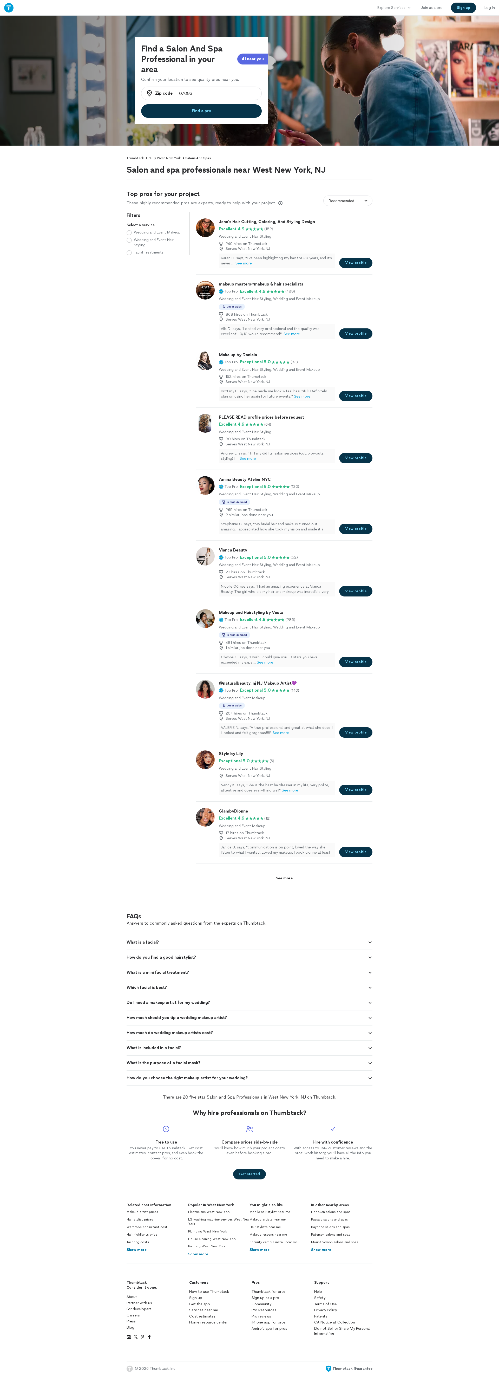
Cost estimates (202, 1316)
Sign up (195, 1298)
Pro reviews (261, 1316)
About (132, 1297)
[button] (228, 291)
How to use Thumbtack (209, 1291)
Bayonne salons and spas (330, 1227)
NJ (150, 158)
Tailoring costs (138, 1242)
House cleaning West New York (212, 1239)
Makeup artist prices (142, 1212)
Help (318, 1291)
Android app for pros (269, 1328)
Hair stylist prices (140, 1219)
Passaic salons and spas (329, 1219)
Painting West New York (206, 1246)
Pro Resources (264, 1310)
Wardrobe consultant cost (147, 1227)
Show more (137, 1250)
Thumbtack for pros (269, 1291)
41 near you (252, 58)
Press (131, 1321)
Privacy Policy (325, 1310)
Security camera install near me (274, 1242)
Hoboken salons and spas (330, 1212)
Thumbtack (135, 158)
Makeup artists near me (268, 1219)
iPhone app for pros (269, 1322)
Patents (320, 1316)
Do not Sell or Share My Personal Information (342, 1331)
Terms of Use (325, 1304)
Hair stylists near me (265, 1227)
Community (261, 1304)
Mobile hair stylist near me (270, 1212)
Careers (133, 1315)
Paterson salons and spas (330, 1234)
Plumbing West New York (207, 1231)
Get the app (199, 1304)
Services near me (203, 1310)
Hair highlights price (142, 1234)
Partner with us (139, 1303)
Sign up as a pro (265, 1298)
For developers (139, 1309)
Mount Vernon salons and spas (334, 1242)
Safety (319, 1298)
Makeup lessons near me (268, 1234)
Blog (130, 1327)
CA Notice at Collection (334, 1322)
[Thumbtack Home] (9, 7)
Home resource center (208, 1322)
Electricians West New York (209, 1212)
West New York (169, 158)
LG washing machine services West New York (219, 1222)
